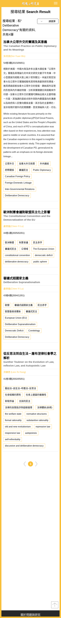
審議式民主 (10, 249)
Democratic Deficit (14, 330)
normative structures (36, 414)
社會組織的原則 (13, 395)
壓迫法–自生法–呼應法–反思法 (20, 388)
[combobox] (47, 21)
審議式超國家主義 (23, 305)
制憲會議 (23, 242)
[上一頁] (24, 464)
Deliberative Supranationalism (20, 324)
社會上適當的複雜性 (36, 395)
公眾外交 (9, 163)
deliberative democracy (16, 261)
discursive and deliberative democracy (24, 446)
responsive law (12, 433)
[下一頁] (36, 464)
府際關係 (9, 170)
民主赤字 (37, 242)
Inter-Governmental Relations (19, 189)
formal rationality (13, 420)
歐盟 (7, 305)
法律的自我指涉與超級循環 (18, 407)
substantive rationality (37, 420)
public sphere (40, 261)
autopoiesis (31, 433)
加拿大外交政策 (27, 163)
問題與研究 (30, 3)
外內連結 (44, 163)
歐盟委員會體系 (13, 311)
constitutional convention (17, 255)
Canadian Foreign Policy (17, 176)
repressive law (43, 426)
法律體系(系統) (44, 407)
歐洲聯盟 (9, 242)
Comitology (34, 330)
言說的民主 (24, 401)
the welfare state (13, 414)
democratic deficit (43, 255)
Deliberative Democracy (17, 195)
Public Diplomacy (42, 170)
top (54, 604)
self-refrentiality (12, 439)
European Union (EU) (16, 318)
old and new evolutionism (18, 426)
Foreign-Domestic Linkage (18, 183)
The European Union (43, 249)
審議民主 (23, 170)
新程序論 (9, 401)
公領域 (24, 249)
